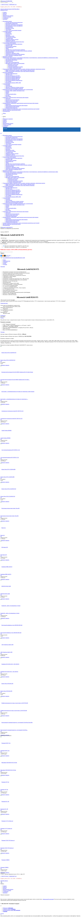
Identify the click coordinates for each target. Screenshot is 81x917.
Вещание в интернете (7, 56)
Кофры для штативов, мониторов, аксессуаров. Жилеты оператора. (20, 71)
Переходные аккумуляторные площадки (14, 88)
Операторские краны (12, 65)
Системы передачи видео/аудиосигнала (14, 22)
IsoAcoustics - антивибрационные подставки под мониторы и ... (14, 399)
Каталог (5, 14)
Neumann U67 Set (4, 789)
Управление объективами (11, 102)
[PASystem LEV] (4, 547)
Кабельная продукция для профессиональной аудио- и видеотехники (18, 89)
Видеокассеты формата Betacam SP (13, 77)
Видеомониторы (9, 26)
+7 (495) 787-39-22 (4, 4)
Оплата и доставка (7, 16)
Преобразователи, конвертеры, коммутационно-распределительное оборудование (20, 103)
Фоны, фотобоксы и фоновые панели (14, 55)
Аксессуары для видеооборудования (13, 30)
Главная (4, 12)
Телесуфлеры (8, 29)
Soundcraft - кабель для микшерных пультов (10, 613)
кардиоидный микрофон (12, 257)
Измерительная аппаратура (11, 107)
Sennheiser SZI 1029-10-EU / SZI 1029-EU (9, 671)
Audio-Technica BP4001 (6, 438)
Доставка (5, 264)
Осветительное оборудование (9, 42)
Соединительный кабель (11, 94)
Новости (5, 13)
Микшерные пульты (10, 36)
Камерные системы (10, 28)
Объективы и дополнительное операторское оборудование (15, 97)
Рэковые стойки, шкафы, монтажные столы (15, 90)
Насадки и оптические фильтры (12, 99)
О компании (5, 18)
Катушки (7, 95)
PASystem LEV (4, 554)
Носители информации (8, 72)
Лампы (7, 48)
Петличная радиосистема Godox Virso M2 (9, 515)
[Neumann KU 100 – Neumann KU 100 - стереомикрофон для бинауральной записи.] (5, 801)
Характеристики (6, 261)
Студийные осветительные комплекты (14, 44)
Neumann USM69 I (4, 867)
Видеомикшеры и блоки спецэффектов (14, 25)
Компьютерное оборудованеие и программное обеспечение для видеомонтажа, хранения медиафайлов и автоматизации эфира (30, 57)
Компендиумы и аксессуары (12, 100)
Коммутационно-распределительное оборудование (17, 105)
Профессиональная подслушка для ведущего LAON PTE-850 (14, 710)
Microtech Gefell (21, 257)
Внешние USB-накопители (11, 73)
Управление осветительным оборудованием (15, 54)
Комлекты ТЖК (9, 45)
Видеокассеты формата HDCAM (13, 78)
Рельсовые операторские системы (15, 66)
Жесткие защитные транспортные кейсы (12, 110)
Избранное (5, 118)
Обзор (4, 259)
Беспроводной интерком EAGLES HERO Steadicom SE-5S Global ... (15, 379)
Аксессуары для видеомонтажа (12, 62)
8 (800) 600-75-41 (13, 4)
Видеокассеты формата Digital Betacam (14, 80)
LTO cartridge (8, 81)
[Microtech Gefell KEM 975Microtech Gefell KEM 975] (7, 227)
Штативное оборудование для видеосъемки (15, 63)
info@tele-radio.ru (15, 9)
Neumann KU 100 (4, 809)
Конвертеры (8, 104)
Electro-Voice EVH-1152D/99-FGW (8, 360)
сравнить (7, 521)
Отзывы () (3, 315)
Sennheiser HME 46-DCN (6, 574)
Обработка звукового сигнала (12, 39)
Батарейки (8, 85)
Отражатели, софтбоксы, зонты (12, 53)
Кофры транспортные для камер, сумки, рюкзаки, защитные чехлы (20, 70)
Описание (3, 266)
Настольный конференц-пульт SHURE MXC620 (11, 632)
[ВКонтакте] (1, 255)
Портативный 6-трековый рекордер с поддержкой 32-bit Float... (14, 730)
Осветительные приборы (11, 46)
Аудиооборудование (7, 31)
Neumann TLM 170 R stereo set (7, 847)
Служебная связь (9, 38)
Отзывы (5, 262)
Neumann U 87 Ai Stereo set (6, 828)
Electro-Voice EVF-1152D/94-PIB (7, 476)
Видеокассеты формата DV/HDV (13, 75)
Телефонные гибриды (10, 40)
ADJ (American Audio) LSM (6, 652)
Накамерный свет (9, 47)
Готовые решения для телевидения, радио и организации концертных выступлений (21, 108)
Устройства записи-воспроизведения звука (15, 41)
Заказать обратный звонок (6, 9)
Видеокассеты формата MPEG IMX (13, 82)
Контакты (5, 19)
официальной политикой (48, 899)
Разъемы (7, 91)
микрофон (5, 257)
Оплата (4, 263)
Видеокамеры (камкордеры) (12, 23)
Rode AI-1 (3, 535)
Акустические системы (11, 37)
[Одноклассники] (3, 255)
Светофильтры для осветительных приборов (15, 49)
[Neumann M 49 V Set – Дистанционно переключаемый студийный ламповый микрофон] (5, 743)
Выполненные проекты (8, 15)
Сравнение (10, 118)
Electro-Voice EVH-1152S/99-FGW (8, 496)
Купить (2, 253)
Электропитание (6, 83)
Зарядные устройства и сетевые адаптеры (15, 87)
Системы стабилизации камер (14, 67)
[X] (5, 255)
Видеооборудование (7, 21)
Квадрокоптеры (6, 111)
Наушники (8, 34)
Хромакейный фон (10, 52)
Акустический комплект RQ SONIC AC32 (10, 457)
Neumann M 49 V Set (5, 750)
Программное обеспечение (11, 59)
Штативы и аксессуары (13, 64)
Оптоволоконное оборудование (12, 106)
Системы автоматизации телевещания (14, 58)
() (17, 246)
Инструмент (8, 96)
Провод (7, 92)
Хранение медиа (9, 61)
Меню (4, 113)
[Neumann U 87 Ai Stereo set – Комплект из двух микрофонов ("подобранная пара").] (7, 820)
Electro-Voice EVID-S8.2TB (6, 691)
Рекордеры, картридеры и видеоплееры (14, 24)
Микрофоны (8, 32)
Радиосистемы (9, 33)
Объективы (8, 98)
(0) (1, 361)
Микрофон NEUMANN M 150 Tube (8, 770)
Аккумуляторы (9, 86)
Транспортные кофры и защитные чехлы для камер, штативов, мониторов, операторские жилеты (24, 69)
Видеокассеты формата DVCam (12, 79)
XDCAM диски (9, 74)
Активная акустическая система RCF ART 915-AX (11, 418)
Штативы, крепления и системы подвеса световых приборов (19, 50)
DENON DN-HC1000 (5, 593)
